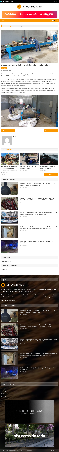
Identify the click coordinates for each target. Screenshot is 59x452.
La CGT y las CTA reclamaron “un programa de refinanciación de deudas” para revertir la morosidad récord (38, 213)
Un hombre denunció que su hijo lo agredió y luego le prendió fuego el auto (38, 242)
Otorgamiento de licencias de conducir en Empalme (47, 167)
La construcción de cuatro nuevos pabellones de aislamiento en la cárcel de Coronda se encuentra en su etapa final (39, 227)
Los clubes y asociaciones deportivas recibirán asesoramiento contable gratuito (9, 131)
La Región (4, 68)
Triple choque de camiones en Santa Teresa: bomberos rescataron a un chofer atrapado (9, 168)
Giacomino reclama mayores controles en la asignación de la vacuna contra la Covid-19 (51, 131)
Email (4, 396)
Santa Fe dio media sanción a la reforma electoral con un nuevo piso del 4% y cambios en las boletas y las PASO (37, 199)
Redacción (12, 70)
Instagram (5, 391)
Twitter (4, 394)
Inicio (57, 450)
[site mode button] (53, 20)
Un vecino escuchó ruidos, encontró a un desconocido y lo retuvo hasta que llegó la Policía (37, 184)
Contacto (52, 450)
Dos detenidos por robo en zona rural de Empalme (28, 167)
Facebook (5, 388)
